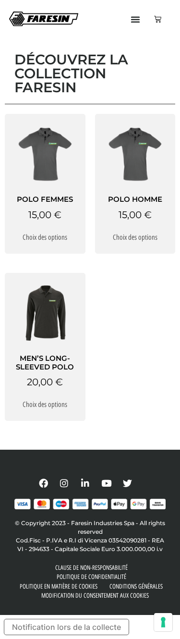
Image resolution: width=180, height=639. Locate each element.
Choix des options (45, 237)
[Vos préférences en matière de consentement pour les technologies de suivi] (163, 622)
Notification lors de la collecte (66, 627)
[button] (135, 19)
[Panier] (158, 19)
